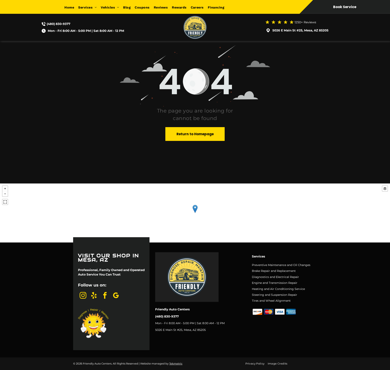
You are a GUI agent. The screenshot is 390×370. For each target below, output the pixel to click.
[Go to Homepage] (195, 17)
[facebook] (105, 295)
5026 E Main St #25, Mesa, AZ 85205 (300, 30)
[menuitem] (71, 7)
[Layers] (385, 188)
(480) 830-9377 (58, 24)
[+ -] (195, 212)
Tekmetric (175, 363)
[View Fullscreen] (5, 202)
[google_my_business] (116, 295)
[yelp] (94, 295)
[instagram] (83, 295)
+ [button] (5, 188)
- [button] (5, 193)
